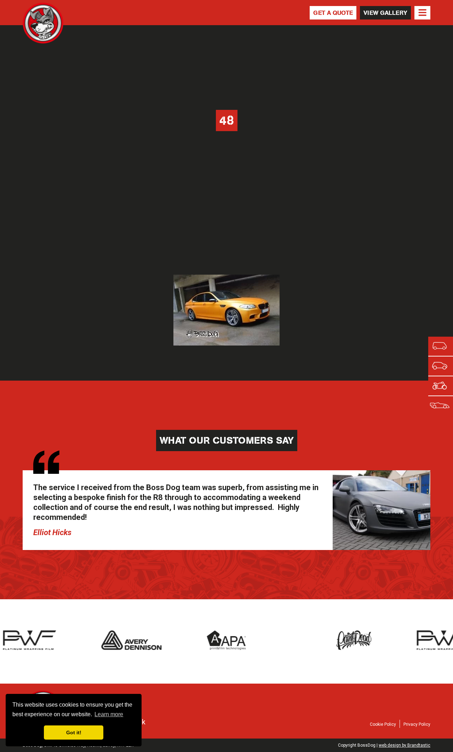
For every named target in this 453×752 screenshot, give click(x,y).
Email (423, 699)
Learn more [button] (108, 714)
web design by (404, 745)
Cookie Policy (383, 724)
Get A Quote (333, 12)
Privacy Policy (416, 724)
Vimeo (386, 699)
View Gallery (385, 12)
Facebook (330, 699)
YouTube (405, 699)
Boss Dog (43, 23)
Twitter (348, 699)
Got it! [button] (73, 732)
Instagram (367, 699)
